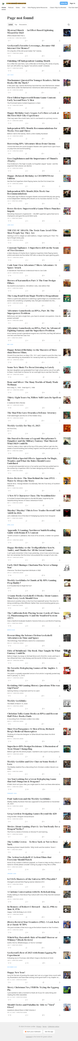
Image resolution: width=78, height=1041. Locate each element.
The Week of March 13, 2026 (17, 704)
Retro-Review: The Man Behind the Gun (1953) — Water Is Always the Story (32, 479)
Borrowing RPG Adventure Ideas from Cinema (31, 143)
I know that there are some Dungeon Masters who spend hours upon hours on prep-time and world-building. (33, 147)
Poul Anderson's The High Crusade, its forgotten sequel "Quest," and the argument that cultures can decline (32, 165)
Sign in (72, 3)
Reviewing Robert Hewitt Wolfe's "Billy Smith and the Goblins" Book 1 (31, 847)
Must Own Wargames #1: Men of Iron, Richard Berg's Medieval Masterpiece (30, 730)
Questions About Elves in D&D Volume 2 (21, 1010)
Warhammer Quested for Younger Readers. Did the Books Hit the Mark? (33, 81)
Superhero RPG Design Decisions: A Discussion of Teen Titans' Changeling (32, 747)
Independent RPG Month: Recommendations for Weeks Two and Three (32, 129)
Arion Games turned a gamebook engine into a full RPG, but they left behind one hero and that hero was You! (34, 334)
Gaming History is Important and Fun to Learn (23, 691)
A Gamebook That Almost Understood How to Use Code (27, 270)
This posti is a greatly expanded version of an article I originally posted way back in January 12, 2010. (33, 674)
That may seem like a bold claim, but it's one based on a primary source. (32, 118)
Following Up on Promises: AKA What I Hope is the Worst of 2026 (30, 958)
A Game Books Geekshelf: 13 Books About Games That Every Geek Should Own (32, 597)
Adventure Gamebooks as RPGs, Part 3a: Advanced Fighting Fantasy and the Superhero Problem (33, 329)
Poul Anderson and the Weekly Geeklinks (28, 799)
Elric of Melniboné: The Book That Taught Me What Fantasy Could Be (33, 652)
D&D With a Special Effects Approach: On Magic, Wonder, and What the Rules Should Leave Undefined (32, 461)
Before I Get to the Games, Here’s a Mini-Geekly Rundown (27, 134)
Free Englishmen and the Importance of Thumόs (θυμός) (32, 159)
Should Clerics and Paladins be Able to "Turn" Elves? (31, 1006)
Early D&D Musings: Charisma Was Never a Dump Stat (32, 566)
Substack (29, 1037)
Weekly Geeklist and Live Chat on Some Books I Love (32, 762)
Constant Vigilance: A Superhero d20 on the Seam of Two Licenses (33, 249)
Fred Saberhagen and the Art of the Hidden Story (24, 416)
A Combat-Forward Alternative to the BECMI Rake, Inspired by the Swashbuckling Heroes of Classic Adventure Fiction (30, 499)
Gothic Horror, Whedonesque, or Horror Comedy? (24, 943)
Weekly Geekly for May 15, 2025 (23, 425)
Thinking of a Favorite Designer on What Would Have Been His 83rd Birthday (31, 735)
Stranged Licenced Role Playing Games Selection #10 (25, 882)
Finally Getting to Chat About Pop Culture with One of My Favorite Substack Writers (33, 896)
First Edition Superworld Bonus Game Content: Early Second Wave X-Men (31, 98)
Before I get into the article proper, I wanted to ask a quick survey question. (33, 752)
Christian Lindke (21, 38)
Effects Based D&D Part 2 (16, 36)
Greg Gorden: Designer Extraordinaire (20, 816)
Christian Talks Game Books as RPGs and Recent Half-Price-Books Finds (32, 714)
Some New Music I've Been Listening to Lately (30, 367)
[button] (3, 7)
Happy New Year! (16, 972)
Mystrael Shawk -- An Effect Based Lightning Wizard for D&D (30, 31)
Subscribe (64, 3)
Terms (44, 1026)
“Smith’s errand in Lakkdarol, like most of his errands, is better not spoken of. (33, 537)
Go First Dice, (12, 428)
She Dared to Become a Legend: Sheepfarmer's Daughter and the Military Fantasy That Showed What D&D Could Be (32, 441)
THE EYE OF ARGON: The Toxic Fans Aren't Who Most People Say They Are (32, 231)
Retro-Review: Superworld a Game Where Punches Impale (33, 209)
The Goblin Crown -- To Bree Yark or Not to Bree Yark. (32, 843)
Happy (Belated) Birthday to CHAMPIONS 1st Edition (30, 177)
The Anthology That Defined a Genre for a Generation (26, 641)
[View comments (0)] (26, 71)
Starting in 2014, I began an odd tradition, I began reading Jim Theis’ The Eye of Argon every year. (32, 237)
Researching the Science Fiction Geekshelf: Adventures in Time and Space (29, 636)
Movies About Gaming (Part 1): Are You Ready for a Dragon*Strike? (33, 827)
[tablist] (17, 25)
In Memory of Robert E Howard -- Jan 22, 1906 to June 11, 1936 (32, 908)
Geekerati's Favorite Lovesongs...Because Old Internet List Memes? (31, 46)
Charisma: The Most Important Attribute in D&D (24, 570)
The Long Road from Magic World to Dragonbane (33, 296)
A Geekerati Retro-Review (16, 403)
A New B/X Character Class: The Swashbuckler (31, 495)
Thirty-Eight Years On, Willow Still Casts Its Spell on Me (34, 398)
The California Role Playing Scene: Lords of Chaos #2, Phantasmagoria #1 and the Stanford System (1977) (33, 615)
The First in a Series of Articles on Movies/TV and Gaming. (27, 832)
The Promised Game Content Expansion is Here (23, 103)
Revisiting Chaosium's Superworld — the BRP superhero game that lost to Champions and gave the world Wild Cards (33, 215)
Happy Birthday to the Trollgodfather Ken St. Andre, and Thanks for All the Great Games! (31, 548)
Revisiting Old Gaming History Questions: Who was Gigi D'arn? (33, 686)
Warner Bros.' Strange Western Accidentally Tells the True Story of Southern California (33, 485)
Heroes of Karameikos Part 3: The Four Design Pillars (31, 281)
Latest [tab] (11, 24)
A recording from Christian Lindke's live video (23, 719)
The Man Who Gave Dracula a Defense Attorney (31, 413)
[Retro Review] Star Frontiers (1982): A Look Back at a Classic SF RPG (33, 923)
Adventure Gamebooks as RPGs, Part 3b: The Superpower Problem (30, 311)
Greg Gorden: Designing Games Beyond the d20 (32, 814)
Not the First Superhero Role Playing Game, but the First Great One (30, 181)
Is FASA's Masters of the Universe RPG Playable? (32, 879)
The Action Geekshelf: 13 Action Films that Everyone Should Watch (29, 858)
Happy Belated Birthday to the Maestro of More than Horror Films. (32, 351)
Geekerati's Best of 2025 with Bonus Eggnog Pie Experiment (31, 954)
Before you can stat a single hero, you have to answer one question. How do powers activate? (34, 317)
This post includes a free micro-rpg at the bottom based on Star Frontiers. (33, 927)
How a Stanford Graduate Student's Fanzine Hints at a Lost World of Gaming (34, 621)
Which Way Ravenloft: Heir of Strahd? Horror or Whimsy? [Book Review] (32, 938)
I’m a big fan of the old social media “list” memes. (24, 51)
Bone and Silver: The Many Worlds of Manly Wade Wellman (32, 383)
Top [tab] (16, 24)
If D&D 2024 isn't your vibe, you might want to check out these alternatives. (33, 784)
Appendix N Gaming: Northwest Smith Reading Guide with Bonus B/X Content (31, 531)
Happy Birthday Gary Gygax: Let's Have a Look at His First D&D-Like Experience (33, 114)
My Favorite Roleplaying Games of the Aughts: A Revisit (32, 669)
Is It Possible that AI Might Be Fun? (19, 586)
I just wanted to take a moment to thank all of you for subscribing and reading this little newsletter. (31, 994)
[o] (67, 716)
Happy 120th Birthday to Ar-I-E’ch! (19, 912)
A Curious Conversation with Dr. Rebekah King (31, 892)
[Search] (69, 25)
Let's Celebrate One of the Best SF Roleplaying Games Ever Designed (31, 516)
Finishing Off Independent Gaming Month (28, 61)
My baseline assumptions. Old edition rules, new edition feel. (28, 286)
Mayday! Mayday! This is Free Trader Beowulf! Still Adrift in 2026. (33, 511)
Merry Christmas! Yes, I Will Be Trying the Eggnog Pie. (33, 988)
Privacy (38, 1026)
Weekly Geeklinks (16, 701)
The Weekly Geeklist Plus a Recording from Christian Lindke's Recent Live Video (32, 768)
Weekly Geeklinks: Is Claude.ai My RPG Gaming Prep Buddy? (31, 581)
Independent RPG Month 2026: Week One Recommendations (28, 192)
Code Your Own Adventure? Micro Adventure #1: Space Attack (32, 266)
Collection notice (53, 1026)
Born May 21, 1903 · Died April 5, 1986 (21, 387)
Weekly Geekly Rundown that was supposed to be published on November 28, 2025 (33, 803)
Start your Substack (34, 1032)
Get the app (49, 1032)
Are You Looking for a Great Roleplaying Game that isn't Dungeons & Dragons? (31, 780)
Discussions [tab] (23, 24)
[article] (39, 35)
